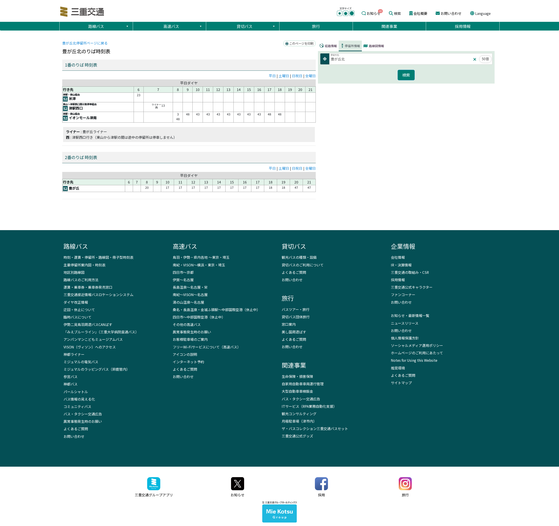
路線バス (96, 26)
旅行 (316, 26)
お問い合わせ (451, 13)
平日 (272, 75)
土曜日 (284, 75)
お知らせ (374, 13)
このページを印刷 (301, 43)
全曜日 (310, 75)
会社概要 (420, 13)
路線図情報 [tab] (376, 46)
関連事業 (389, 26)
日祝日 (297, 75)
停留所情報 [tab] (352, 46)
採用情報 (463, 26)
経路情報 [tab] (330, 46)
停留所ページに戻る (85, 43)
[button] (127, 26)
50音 (485, 58)
